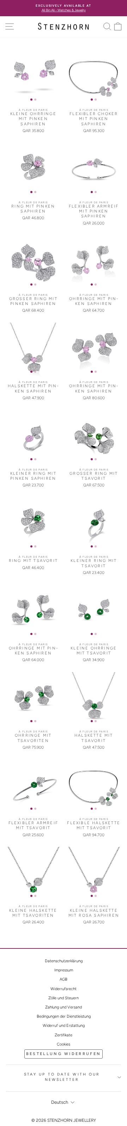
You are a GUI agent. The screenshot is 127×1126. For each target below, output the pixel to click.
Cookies (63, 1044)
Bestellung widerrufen (63, 1054)
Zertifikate (63, 1035)
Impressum (63, 970)
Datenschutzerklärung (64, 961)
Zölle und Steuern (63, 998)
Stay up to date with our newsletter (62, 1077)
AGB (63, 979)
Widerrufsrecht (63, 989)
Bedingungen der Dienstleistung (64, 1016)
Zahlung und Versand (63, 1007)
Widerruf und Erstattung (64, 1025)
